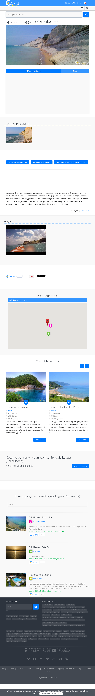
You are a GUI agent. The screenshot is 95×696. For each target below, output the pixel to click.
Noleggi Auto (32, 639)
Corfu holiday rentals (68, 612)
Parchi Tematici (25, 636)
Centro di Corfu (82, 612)
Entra (68, 3)
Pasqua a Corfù (64, 634)
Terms (12, 669)
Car (76, 71)
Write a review (81, 466)
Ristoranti (33, 616)
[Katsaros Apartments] (16, 580)
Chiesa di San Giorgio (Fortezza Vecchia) (55, 625)
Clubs (84, 636)
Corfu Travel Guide (49, 607)
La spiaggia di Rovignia (17, 407)
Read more (40, 439)
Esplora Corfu (71, 607)
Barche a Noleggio (20, 639)
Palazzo (58, 631)
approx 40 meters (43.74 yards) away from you (46, 559)
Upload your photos (42, 162)
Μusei (8, 619)
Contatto (88, 669)
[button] (50, 326)
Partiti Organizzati (12, 636)
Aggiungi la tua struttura (66, 669)
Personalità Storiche (77, 634)
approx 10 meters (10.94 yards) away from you (46, 531)
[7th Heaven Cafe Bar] (16, 552)
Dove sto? (81, 607)
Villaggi (55, 634)
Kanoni (79, 617)
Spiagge (10, 410)
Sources (29, 669)
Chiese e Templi (49, 631)
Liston (73, 617)
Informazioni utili (12, 616)
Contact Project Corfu (64, 648)
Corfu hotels (47, 612)
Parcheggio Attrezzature (69, 639)
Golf (40, 636)
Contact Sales (64, 652)
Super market (55, 639)
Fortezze (19, 631)
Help (79, 669)
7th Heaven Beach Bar (40, 517)
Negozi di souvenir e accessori (16, 641)
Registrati (77, 3)
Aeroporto (46, 615)
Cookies (20, 669)
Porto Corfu (55, 615)
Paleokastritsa (64, 617)
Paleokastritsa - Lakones (50, 617)
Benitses (81, 620)
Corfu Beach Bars (39, 521)
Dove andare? (47, 610)
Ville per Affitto (31, 619)
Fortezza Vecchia (60, 622)
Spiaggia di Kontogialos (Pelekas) (65, 407)
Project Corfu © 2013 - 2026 (47, 678)
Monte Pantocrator (63, 620)
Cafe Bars (36, 551)
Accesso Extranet (48, 669)
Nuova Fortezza (48, 622)
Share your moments (17, 162)
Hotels (15, 619)
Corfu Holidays (47, 604)
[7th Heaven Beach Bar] (16, 523)
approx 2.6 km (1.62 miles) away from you (45, 591)
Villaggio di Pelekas (49, 620)
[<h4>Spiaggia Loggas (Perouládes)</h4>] (47, 45)
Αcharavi (74, 620)
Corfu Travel (70, 604)
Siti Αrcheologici (45, 634)
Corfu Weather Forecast (78, 610)
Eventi (34, 636)
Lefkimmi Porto (66, 615)
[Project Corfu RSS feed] (67, 659)
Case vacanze (37, 579)
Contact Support (64, 650)
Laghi (8, 634)
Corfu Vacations (59, 604)
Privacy (3, 669)
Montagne (15, 634)
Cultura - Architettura (77, 631)
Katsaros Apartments (40, 574)
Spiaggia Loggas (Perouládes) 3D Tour (70, 162)
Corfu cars (56, 612)
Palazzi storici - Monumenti (33, 631)
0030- (49, 648)
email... (9, 606)
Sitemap (47, 671)
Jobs (37, 669)
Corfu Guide (61, 607)
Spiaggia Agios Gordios (77, 625)
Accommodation (34, 71)
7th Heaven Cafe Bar (39, 547)
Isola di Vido (10, 631)
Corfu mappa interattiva (61, 610)
